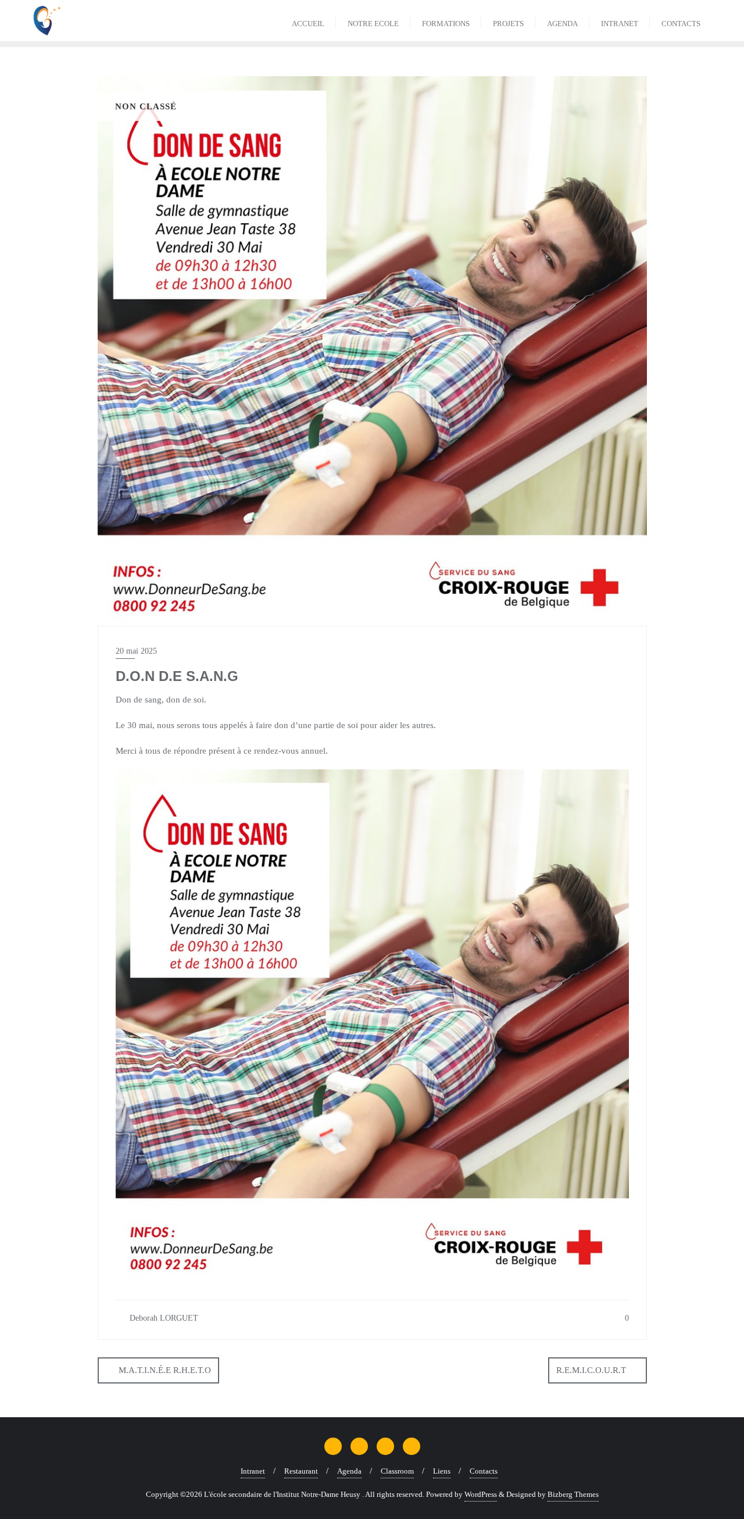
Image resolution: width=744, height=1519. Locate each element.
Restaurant (301, 1471)
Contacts (484, 1471)
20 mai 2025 (136, 651)
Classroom (397, 1471)
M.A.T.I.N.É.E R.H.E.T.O (165, 1370)
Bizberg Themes (573, 1494)
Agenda (349, 1471)
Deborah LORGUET (162, 1318)
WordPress (480, 1494)
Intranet (253, 1471)
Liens (441, 1471)
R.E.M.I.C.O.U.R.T (591, 1370)
